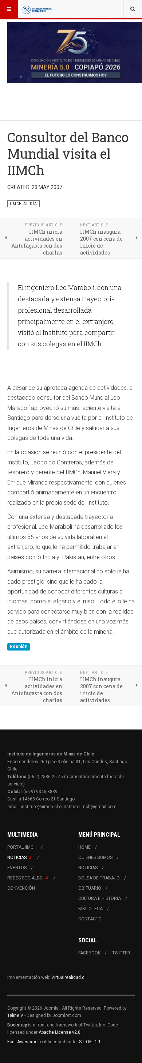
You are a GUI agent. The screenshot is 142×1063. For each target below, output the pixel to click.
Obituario (89, 888)
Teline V (15, 1015)
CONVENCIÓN (21, 888)
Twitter (121, 952)
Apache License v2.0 (59, 1032)
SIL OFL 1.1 (90, 1041)
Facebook (89, 952)
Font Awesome (22, 1041)
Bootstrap (17, 1025)
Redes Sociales (25, 878)
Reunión (18, 646)
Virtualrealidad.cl (68, 977)
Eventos (17, 867)
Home (84, 847)
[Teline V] (37, 9)
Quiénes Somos (95, 857)
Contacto (90, 918)
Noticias (17, 857)
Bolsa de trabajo (99, 878)
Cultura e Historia (99, 898)
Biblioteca (90, 908)
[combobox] (132, 9)
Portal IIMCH (21, 847)
